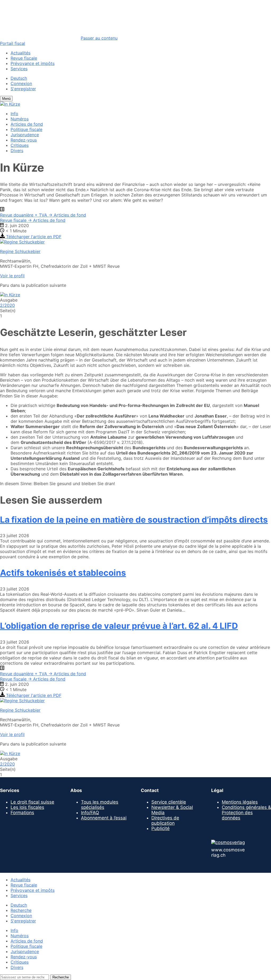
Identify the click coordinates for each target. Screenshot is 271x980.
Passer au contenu (99, 38)
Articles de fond (27, 124)
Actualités (20, 52)
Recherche (21, 910)
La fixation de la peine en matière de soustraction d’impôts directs (134, 519)
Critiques (20, 145)
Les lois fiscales (27, 807)
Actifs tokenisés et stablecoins (63, 573)
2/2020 (7, 305)
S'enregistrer (23, 88)
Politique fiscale (26, 129)
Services (19, 68)
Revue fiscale (24, 58)
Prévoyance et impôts (33, 63)
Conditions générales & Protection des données (246, 812)
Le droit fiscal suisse (32, 802)
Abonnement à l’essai (104, 817)
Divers (17, 150)
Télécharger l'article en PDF (33, 236)
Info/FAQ (90, 812)
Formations (22, 812)
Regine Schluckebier (20, 251)
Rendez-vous (24, 140)
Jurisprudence (25, 134)
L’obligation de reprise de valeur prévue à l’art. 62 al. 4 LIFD (119, 626)
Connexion (21, 83)
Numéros (20, 118)
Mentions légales (240, 802)
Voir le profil (12, 275)
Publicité (160, 828)
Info (14, 113)
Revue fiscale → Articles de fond (32, 220)
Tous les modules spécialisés (99, 804)
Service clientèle (168, 802)
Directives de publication (165, 820)
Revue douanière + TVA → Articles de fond (43, 215)
